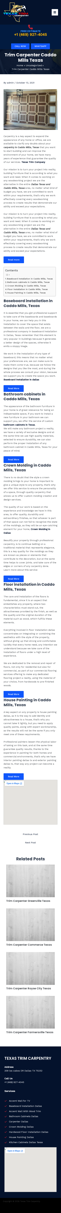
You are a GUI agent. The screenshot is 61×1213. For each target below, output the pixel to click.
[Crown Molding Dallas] (19, 1127)
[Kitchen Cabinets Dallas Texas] (23, 1142)
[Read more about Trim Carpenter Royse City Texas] (30, 968)
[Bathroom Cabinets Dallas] (21, 1116)
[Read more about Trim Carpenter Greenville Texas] (30, 880)
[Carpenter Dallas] (16, 1122)
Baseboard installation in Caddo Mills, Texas (30, 278)
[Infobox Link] (30, 31)
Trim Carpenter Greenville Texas (28, 901)
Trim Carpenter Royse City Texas (28, 988)
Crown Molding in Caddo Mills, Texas (26, 285)
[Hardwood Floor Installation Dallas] (26, 1132)
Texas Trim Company (33, 162)
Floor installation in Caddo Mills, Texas (27, 289)
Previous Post (30, 834)
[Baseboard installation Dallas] (23, 1106)
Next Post (30, 842)
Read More (13, 388)
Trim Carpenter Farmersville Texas (29, 1032)
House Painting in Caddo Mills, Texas (26, 293)
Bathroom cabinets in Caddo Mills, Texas (28, 282)
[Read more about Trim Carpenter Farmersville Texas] (30, 1012)
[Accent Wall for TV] (17, 1101)
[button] (20, 46)
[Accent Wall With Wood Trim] (22, 1111)
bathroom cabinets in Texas (19, 424)
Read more (14, 259)
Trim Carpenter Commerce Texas (29, 945)
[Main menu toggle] (55, 12)
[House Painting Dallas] (19, 1137)
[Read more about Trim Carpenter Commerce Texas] (30, 924)
